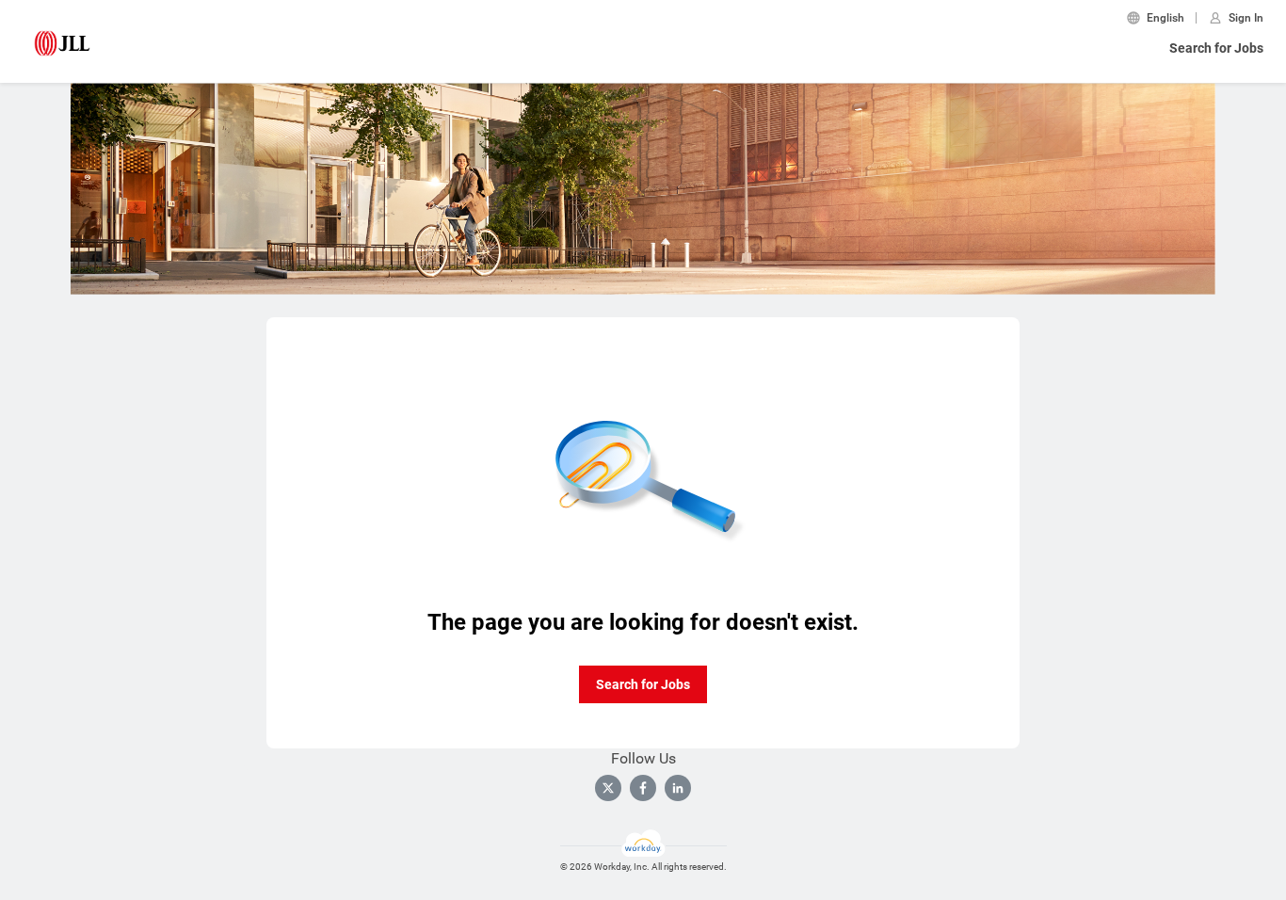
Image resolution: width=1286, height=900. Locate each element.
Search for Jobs (1216, 48)
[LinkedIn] (678, 788)
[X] (608, 788)
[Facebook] (643, 788)
